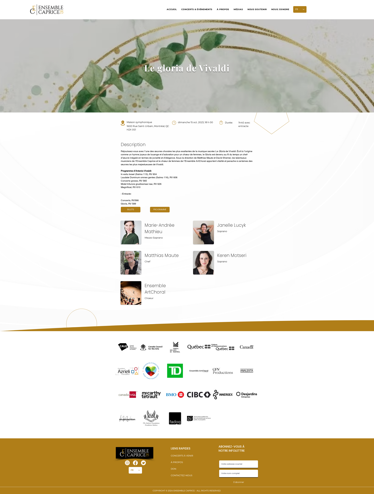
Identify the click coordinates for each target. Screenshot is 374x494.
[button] (197, 9)
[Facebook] (135, 462)
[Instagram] (127, 462)
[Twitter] (143, 462)
